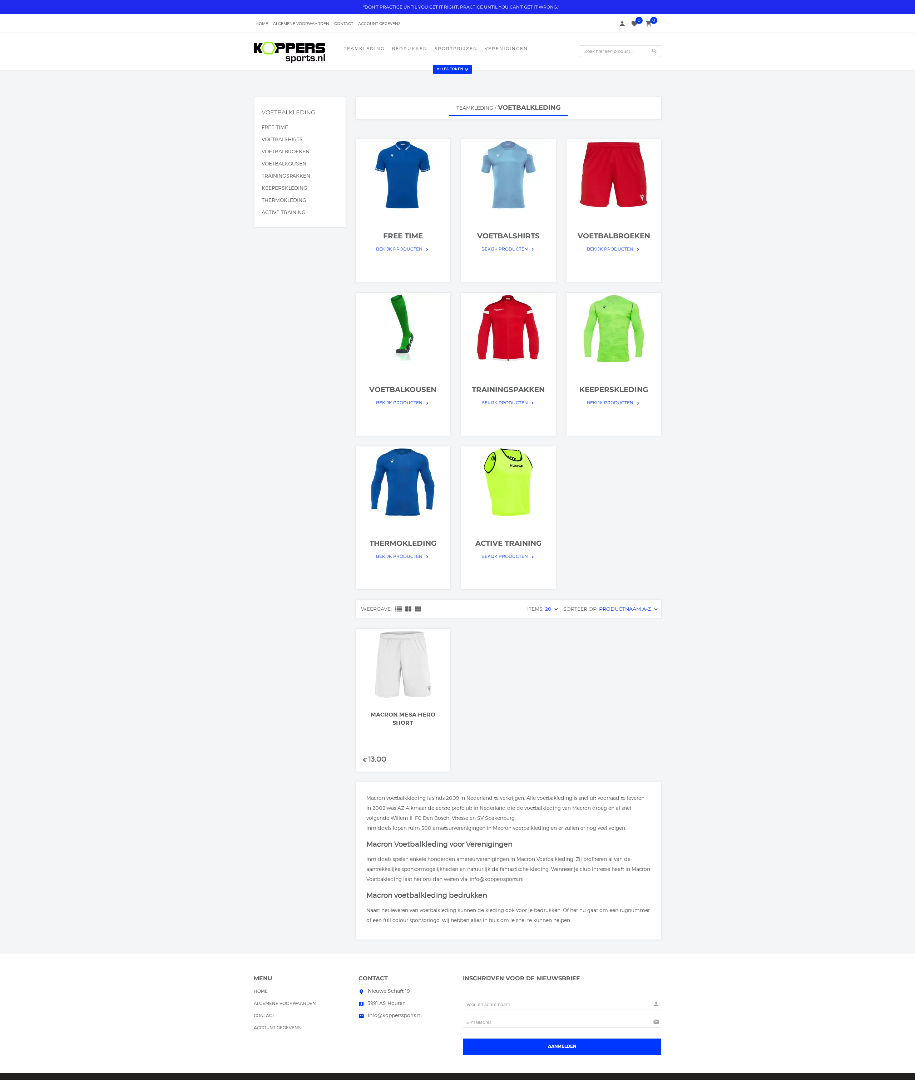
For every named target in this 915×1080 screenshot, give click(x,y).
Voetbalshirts (282, 139)
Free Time (275, 127)
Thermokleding (284, 200)
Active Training (284, 212)
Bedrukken (409, 48)
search (654, 51)
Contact (343, 23)
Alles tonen (450, 69)
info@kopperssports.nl (497, 879)
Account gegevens (379, 23)
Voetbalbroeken (286, 151)
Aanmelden (562, 1046)
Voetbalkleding (288, 112)
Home (262, 23)
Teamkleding (364, 48)
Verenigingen (506, 48)
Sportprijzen (456, 48)
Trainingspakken (286, 176)
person (622, 23)
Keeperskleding (284, 188)
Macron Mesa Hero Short (403, 719)
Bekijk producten (403, 249)
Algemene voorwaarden (301, 23)
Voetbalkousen (284, 163)
